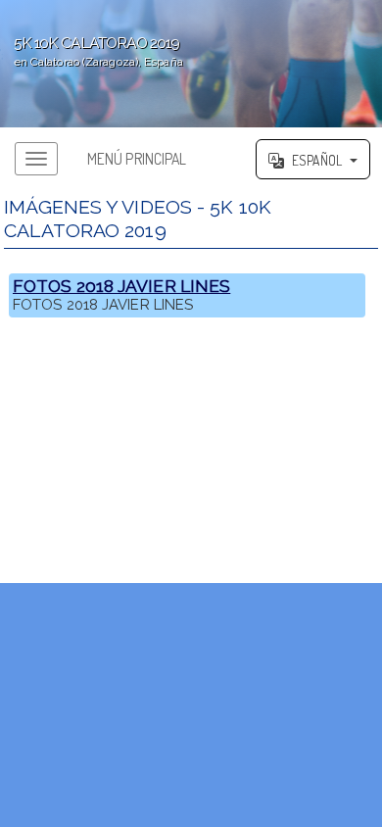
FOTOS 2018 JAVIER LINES (121, 286)
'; (91, 51)
